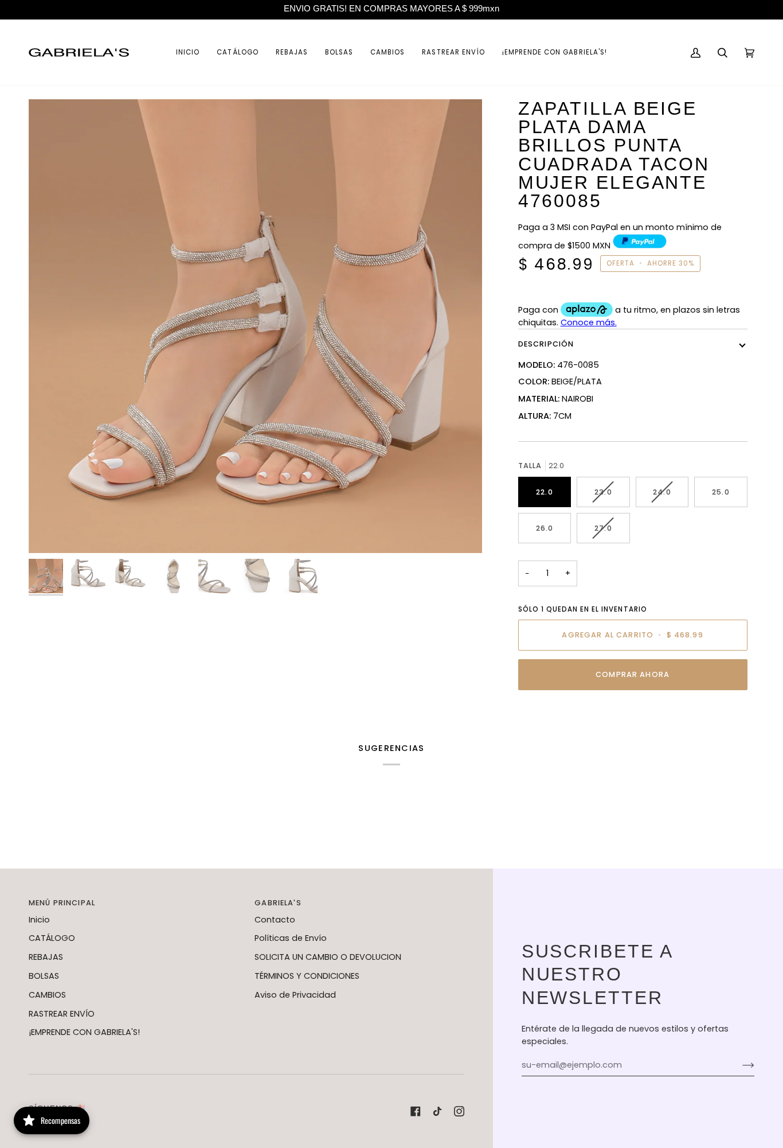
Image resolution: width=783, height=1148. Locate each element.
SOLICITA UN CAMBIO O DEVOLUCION (328, 957)
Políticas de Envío (291, 938)
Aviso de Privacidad (295, 995)
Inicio (39, 919)
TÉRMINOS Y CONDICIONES (307, 976)
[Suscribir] (739, 1065)
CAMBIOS (47, 995)
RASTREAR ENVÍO (62, 1013)
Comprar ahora (633, 674)
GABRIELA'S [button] (278, 903)
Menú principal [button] (62, 903)
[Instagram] (459, 1111)
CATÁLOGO (52, 938)
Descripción (546, 344)
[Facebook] (415, 1111)
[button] (237, 52)
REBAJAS (46, 957)
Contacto (275, 919)
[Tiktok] (437, 1111)
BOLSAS (44, 976)
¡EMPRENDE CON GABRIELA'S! (84, 1032)
